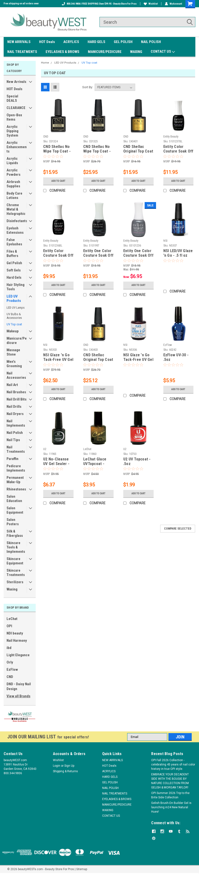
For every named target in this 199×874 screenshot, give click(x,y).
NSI (165, 240)
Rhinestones (16, 489)
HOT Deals (47, 42)
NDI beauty (15, 633)
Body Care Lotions (14, 195)
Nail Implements (16, 423)
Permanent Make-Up (15, 479)
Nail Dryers (15, 414)
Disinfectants (17, 221)
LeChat (12, 619)
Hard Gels (14, 277)
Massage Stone (13, 352)
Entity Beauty (170, 136)
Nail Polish (15, 432)
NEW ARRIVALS (19, 42)
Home (45, 62)
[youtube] (171, 831)
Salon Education (14, 498)
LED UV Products (14, 298)
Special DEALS (12, 98)
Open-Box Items (14, 117)
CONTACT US (161, 51)
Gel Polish (14, 263)
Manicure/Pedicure (17, 340)
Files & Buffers (12, 253)
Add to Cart (58, 181)
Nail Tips (13, 440)
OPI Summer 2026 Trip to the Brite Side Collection (170, 795)
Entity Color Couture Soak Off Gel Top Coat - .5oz (58, 253)
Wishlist (153, 3)
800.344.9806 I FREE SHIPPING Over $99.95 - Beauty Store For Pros (102, 3)
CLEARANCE (16, 108)
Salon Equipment (15, 510)
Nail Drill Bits (16, 399)
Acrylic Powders (13, 172)
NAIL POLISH (151, 42)
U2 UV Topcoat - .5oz (137, 461)
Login (56, 765)
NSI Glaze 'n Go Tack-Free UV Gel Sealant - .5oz (138, 357)
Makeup (13, 331)
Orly (10, 662)
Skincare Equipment (15, 561)
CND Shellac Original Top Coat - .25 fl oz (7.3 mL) (138, 149)
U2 (44, 449)
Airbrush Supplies (13, 184)
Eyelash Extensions (15, 230)
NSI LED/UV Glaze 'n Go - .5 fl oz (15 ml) (178, 253)
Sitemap (81, 869)
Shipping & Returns (65, 771)
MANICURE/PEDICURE (105, 52)
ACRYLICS (71, 42)
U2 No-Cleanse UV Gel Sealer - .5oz (56, 461)
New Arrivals (16, 82)
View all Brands (18, 696)
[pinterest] (154, 838)
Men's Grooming (14, 363)
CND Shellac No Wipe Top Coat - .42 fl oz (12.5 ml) (98, 149)
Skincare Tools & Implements (16, 547)
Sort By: (87, 87)
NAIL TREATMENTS (22, 52)
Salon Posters (13, 521)
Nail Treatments (16, 449)
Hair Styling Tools (16, 287)
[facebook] (154, 831)
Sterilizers (15, 582)
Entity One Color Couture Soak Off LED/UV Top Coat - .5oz (138, 253)
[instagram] (162, 831)
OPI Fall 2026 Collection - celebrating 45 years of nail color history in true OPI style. (173, 764)
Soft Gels (14, 270)
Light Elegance (18, 655)
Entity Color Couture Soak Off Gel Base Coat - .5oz (178, 149)
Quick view (58, 129)
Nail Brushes (16, 392)
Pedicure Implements (16, 468)
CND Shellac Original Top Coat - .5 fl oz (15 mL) (98, 357)
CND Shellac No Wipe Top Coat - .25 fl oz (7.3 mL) (57, 149)
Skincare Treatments (16, 572)
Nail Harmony (17, 640)
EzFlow (12, 669)
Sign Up (69, 765)
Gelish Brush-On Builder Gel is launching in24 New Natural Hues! (171, 807)
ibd (9, 648)
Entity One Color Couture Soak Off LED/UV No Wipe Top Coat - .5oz (98, 253)
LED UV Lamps (16, 307)
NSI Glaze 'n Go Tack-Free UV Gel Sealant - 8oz (58, 357)
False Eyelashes (14, 242)
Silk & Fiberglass (15, 533)
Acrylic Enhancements (17, 146)
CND (10, 677)
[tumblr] (179, 831)
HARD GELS (96, 42)
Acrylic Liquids (12, 160)
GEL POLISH (123, 42)
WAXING (136, 52)
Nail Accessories (16, 375)
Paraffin (12, 459)
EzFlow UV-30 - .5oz (176, 357)
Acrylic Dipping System (12, 131)
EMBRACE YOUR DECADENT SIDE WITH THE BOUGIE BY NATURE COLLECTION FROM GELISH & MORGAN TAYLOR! (170, 781)
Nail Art (12, 385)
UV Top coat (14, 324)
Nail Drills (14, 406)
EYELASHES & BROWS (62, 52)
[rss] (188, 831)
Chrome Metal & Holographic (16, 209)
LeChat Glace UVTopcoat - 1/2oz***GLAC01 (97, 461)
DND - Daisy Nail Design (19, 686)
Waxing (12, 589)
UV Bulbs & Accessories (14, 316)
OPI (9, 626)
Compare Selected (177, 528)
